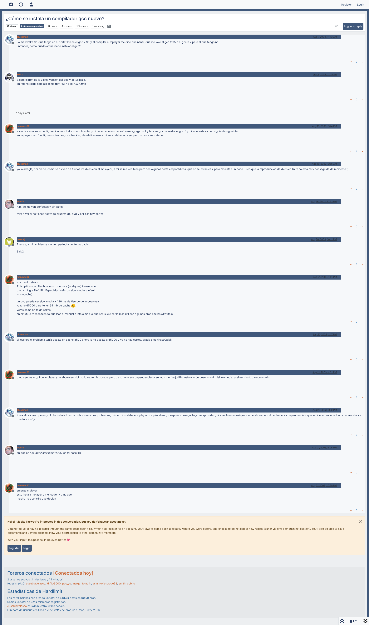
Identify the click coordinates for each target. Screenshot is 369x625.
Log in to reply (353, 26)
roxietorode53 (108, 583)
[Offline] (11, 39)
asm (95, 583)
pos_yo (66, 583)
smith (122, 583)
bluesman (22, 36)
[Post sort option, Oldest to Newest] (336, 26)
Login (26, 548)
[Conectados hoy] (73, 573)
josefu (20, 201)
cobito (131, 583)
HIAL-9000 (54, 583)
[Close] (360, 521)
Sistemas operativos (33, 26)
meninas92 (23, 126)
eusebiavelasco (35, 583)
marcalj (21, 239)
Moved (13, 26)
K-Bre (20, 74)
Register (14, 548)
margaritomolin (81, 583)
